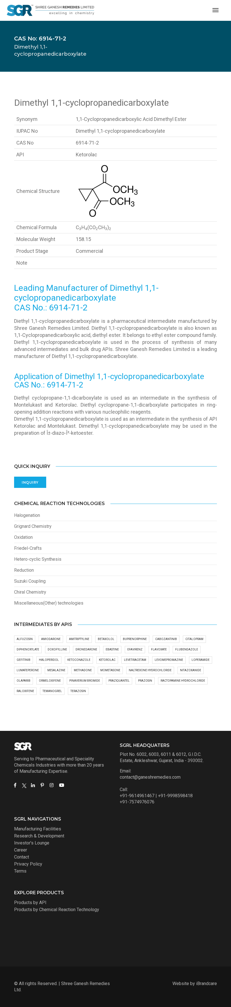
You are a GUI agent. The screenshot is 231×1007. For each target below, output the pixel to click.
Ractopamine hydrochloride (183, 680)
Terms (20, 871)
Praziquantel (119, 680)
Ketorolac (107, 659)
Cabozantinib (166, 639)
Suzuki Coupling (30, 581)
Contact (21, 857)
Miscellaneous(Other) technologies (48, 603)
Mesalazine (56, 670)
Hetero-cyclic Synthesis (37, 559)
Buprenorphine (135, 639)
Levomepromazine (169, 659)
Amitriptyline (79, 639)
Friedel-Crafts (28, 548)
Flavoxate (159, 649)
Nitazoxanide (190, 670)
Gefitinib (23, 659)
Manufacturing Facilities (37, 829)
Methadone (83, 670)
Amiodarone (51, 639)
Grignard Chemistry (33, 526)
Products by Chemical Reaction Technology (56, 909)
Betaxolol (106, 639)
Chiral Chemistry (30, 592)
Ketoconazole (78, 659)
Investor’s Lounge (31, 843)
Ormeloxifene (50, 680)
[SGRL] (50, 10)
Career (20, 850)
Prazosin (145, 680)
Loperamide (201, 659)
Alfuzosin (25, 639)
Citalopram (194, 639)
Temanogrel (52, 691)
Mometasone (110, 670)
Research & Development (39, 836)
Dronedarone (86, 649)
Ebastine (112, 649)
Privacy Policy (28, 864)
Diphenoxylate (28, 649)
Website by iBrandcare (194, 983)
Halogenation (27, 515)
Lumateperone (28, 670)
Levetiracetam (135, 659)
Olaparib (23, 680)
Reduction (24, 570)
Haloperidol (49, 659)
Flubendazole (186, 649)
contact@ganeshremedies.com (150, 777)
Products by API (30, 902)
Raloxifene (25, 691)
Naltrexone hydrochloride (150, 670)
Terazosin (78, 691)
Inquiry (30, 482)
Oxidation (23, 537)
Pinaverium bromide (84, 680)
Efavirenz (135, 649)
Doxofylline (57, 649)
